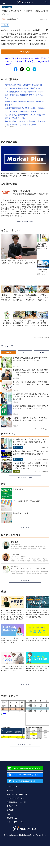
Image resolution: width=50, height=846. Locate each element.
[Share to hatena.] (34, 69)
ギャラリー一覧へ (25, 745)
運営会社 (10, 790)
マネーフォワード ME (15, 821)
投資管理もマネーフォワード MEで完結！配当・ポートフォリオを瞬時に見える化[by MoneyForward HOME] (27, 61)
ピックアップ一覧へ (25, 478)
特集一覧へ (25, 528)
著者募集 (10, 810)
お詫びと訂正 (12, 818)
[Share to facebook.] (15, 69)
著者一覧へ (25, 580)
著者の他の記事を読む (25, 222)
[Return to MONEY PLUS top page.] (25, 2)
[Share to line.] (28, 69)
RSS (8, 814)
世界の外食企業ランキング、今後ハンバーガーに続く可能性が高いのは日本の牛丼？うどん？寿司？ (25, 94)
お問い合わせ (12, 806)
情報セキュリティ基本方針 (17, 794)
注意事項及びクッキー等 (16, 802)
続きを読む (25, 52)
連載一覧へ (25, 685)
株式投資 (5, 25)
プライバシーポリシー (15, 798)
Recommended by (39, 338)
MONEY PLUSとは (14, 786)
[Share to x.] (22, 69)
